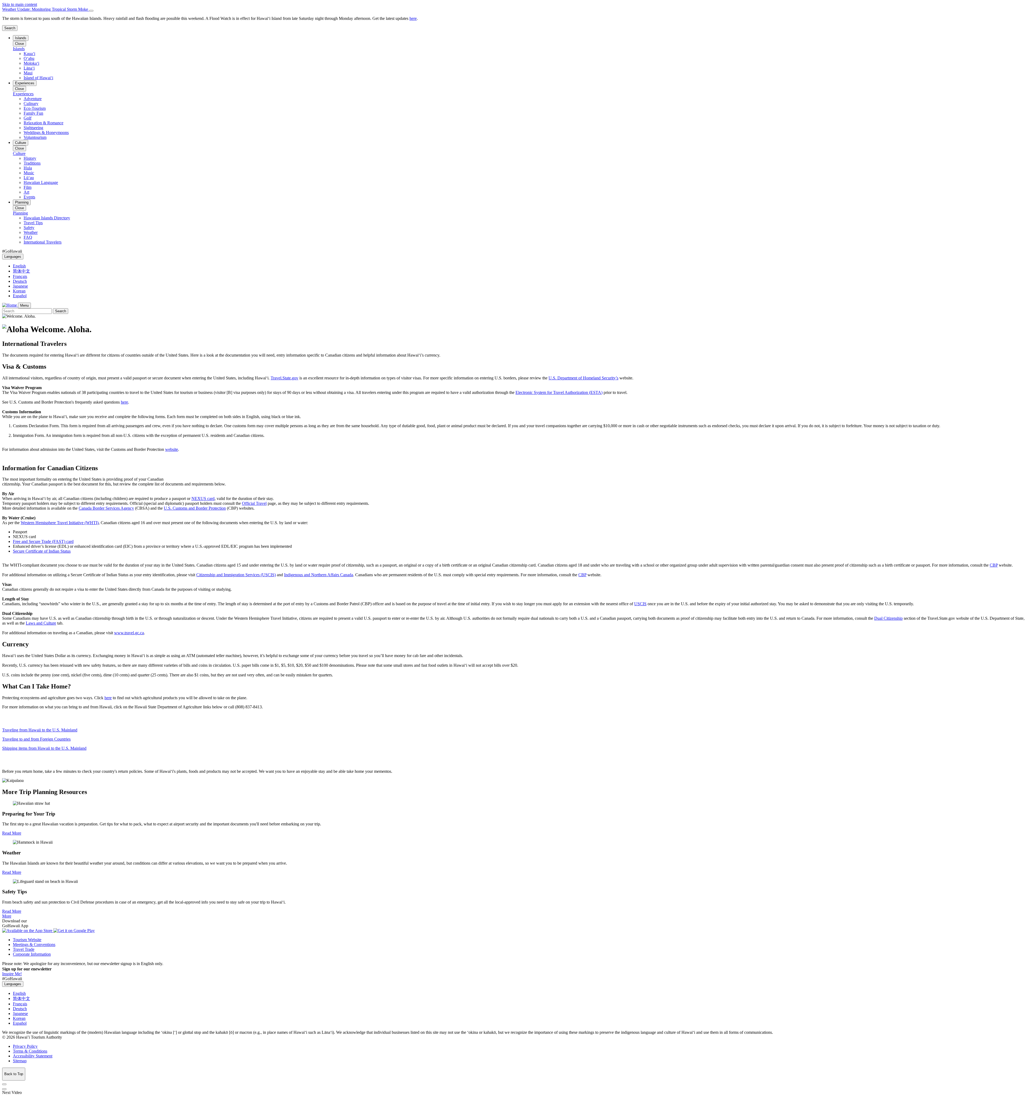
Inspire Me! (12, 974)
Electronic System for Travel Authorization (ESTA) (559, 392)
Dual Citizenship (888, 618)
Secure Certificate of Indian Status (42, 551)
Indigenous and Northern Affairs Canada (318, 574)
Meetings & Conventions (34, 944)
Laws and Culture (41, 623)
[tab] (515, 9)
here (124, 402)
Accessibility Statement (32, 1056)
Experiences (24, 83)
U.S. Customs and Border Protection (195, 508)
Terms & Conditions (30, 1051)
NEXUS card (203, 498)
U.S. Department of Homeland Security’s (583, 378)
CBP (994, 565)
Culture (20, 143)
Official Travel (254, 503)
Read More (11, 833)
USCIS (640, 603)
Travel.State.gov (284, 378)
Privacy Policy (25, 1046)
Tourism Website (27, 939)
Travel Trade (23, 949)
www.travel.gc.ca (129, 632)
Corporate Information (32, 954)
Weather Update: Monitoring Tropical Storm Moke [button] (45, 9)
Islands (20, 38)
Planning (21, 202)
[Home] (10, 305)
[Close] (91, 11)
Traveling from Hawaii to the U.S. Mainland (39, 730)
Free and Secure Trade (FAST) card (43, 541)
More (6, 916)
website (171, 449)
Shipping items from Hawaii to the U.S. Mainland (44, 748)
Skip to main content (19, 4)
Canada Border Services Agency (106, 508)
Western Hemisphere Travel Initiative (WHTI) (60, 522)
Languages (12, 257)
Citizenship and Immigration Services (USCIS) (236, 574)
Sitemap (20, 1060)
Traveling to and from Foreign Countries (36, 739)
